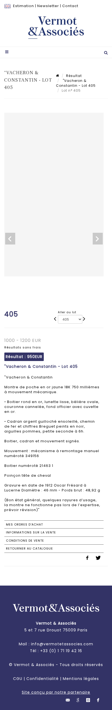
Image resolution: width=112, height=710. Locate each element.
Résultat (74, 75)
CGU (17, 678)
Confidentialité (42, 678)
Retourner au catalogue (29, 548)
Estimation (23, 5)
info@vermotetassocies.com (62, 644)
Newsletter (48, 5)
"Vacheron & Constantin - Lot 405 (76, 83)
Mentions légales (81, 678)
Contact (70, 5)
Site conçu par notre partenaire (56, 692)
